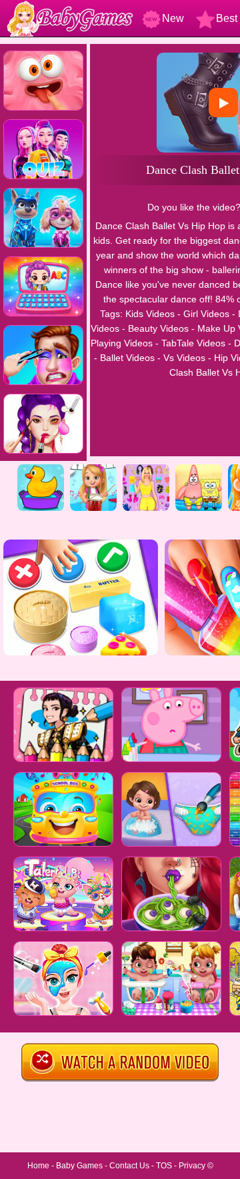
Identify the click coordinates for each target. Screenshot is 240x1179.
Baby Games (79, 1165)
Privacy (192, 1165)
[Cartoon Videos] (198, 469)
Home (38, 1165)
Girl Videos (206, 313)
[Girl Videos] (93, 469)
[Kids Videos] (40, 469)
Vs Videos (184, 357)
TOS (164, 1165)
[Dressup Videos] (146, 469)
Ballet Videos (127, 357)
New (173, 18)
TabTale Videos (193, 343)
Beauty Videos (158, 328)
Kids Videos (150, 313)
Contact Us (129, 1165)
